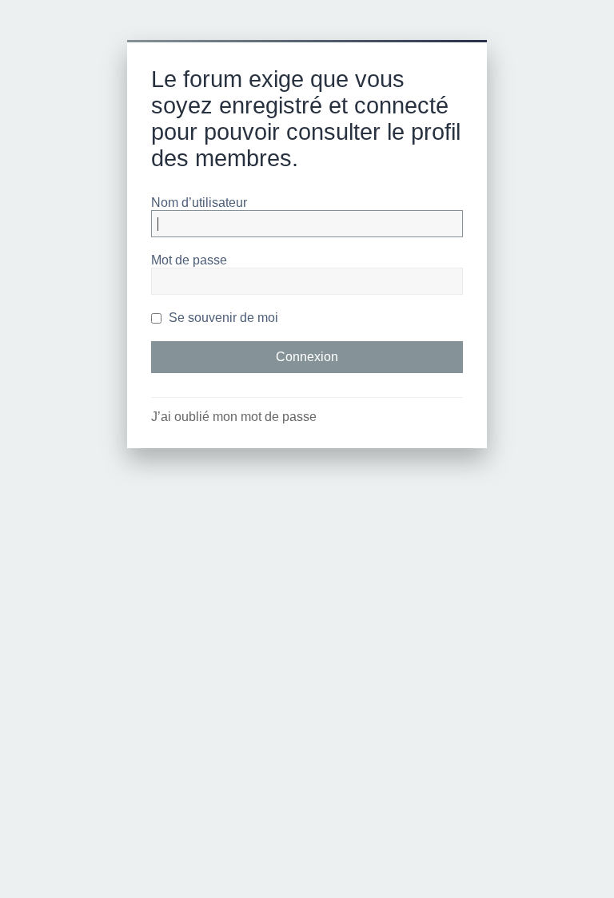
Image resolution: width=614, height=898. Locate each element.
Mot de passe (189, 260)
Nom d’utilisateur (199, 202)
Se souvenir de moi (221, 317)
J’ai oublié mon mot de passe (234, 416)
